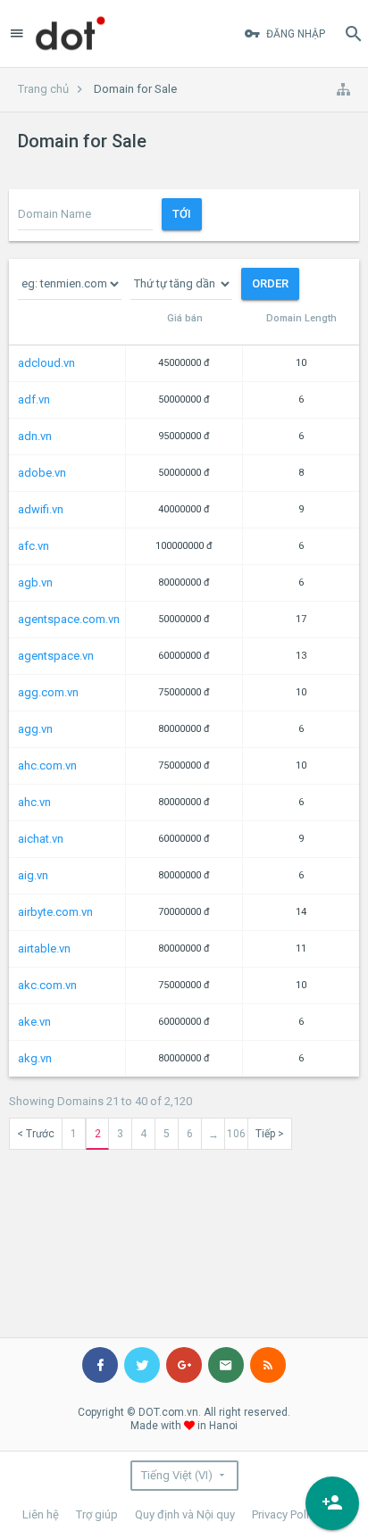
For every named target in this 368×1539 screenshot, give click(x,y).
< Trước (35, 1133)
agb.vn (35, 582)
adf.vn (34, 399)
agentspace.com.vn (69, 619)
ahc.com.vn (47, 765)
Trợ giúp (97, 1514)
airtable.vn (44, 948)
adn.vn (35, 436)
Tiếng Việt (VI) (177, 1475)
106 (236, 1133)
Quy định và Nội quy (185, 1514)
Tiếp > (269, 1133)
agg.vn (35, 729)
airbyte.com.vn (55, 912)
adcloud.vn (46, 363)
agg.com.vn (48, 692)
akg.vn (35, 1058)
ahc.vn (34, 802)
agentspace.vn (56, 655)
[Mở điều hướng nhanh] (343, 89)
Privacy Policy (286, 1514)
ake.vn (34, 1021)
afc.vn (33, 546)
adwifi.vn (40, 509)
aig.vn (33, 875)
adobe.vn (42, 472)
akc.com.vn (47, 985)
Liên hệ (40, 1514)
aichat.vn (40, 838)
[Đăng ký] (332, 1503)
